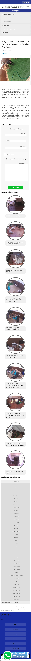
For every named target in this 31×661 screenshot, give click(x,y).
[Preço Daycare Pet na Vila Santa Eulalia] (15, 344)
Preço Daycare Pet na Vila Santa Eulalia (15, 356)
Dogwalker (5, 25)
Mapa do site (15, 648)
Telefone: (23, 146)
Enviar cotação (15, 187)
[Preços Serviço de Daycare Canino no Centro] (15, 316)
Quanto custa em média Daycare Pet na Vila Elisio (15, 444)
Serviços (15, 11)
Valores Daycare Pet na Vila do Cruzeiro (14, 243)
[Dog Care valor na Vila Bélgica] (15, 258)
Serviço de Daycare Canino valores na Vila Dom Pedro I (14, 299)
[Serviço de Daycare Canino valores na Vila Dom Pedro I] (15, 286)
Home (15, 624)
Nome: (23, 133)
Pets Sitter (5, 32)
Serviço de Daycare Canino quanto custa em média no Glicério (14, 385)
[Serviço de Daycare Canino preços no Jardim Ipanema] (15, 401)
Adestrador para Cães (8, 14)
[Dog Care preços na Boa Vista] (15, 459)
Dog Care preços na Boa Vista (14, 472)
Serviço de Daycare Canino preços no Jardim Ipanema (15, 415)
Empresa (15, 629)
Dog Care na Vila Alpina (14, 216)
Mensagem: (22, 163)
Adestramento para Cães (9, 18)
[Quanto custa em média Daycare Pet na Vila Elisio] (15, 431)
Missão (15, 634)
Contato (15, 643)
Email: (8, 140)
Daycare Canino (6, 21)
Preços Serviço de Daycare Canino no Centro (15, 328)
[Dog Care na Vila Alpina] (15, 204)
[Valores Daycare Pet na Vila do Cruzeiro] (15, 230)
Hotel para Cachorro (8, 29)
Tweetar (4, 53)
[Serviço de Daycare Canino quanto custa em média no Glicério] (15, 372)
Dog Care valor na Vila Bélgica (14, 271)
